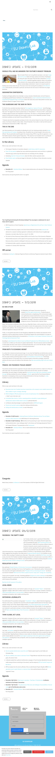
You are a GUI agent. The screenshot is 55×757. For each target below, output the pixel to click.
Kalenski (13, 341)
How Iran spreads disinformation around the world (17, 651)
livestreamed (31, 425)
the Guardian (10, 630)
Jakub (9, 341)
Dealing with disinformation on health (14, 407)
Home (4, 20)
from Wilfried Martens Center (42, 341)
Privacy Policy (8, 755)
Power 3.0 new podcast (11, 151)
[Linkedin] (48, 1)
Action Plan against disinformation (33, 312)
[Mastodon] (52, 1)
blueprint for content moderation (38, 575)
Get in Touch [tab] (24, 709)
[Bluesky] (50, 1)
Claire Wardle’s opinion (11, 158)
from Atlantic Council (20, 341)
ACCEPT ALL (49, 751)
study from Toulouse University (18, 156)
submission (44, 229)
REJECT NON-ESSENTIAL (38, 751)
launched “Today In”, (39, 589)
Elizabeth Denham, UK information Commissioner (21, 567)
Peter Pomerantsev (24, 610)
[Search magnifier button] (51, 10)
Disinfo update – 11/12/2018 (19, 302)
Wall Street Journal (45, 555)
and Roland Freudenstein (30, 341)
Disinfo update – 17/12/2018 (19, 66)
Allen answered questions (43, 542)
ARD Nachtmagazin (38, 403)
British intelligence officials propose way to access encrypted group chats (22, 394)
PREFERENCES (27, 751)
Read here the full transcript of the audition (12, 582)
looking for (12, 254)
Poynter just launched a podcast (13, 405)
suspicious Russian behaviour (34, 553)
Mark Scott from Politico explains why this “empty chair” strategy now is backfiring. (33, 572)
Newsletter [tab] (14, 709)
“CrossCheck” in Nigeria (30, 601)
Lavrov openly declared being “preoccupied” (37, 604)
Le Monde (29, 374)
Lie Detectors (16, 482)
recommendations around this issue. (35, 356)
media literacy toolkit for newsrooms (36, 149)
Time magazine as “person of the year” (33, 108)
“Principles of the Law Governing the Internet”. (35, 571)
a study (46, 376)
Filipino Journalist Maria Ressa (13, 610)
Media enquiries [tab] (37, 709)
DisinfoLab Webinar (18, 169)
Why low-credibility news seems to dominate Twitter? (18, 655)
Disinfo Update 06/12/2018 (18, 530)
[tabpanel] (27, 725)
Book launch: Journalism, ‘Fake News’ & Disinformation (30, 680)
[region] (27, 751)
